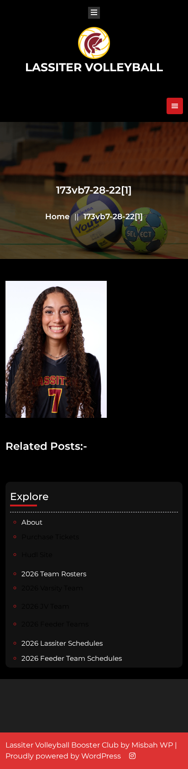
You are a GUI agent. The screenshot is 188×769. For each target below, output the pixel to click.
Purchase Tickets (50, 536)
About (31, 522)
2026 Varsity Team (52, 588)
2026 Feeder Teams (55, 624)
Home (57, 216)
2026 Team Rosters (53, 573)
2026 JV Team (45, 606)
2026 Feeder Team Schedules (71, 658)
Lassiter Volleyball (94, 67)
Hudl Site (36, 554)
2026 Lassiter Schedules (62, 643)
